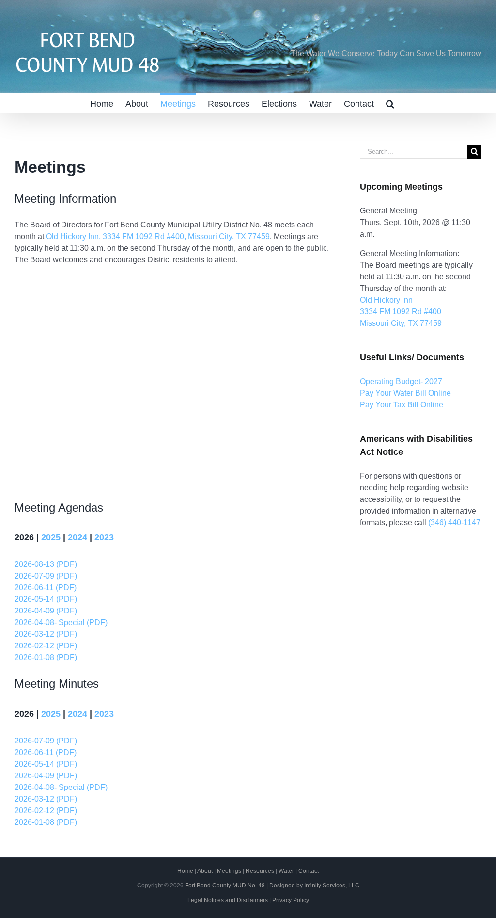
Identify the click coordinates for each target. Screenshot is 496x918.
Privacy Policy (290, 900)
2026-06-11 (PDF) (46, 587)
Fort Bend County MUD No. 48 (225, 885)
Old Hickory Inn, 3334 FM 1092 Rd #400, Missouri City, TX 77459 (158, 236)
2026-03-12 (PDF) (46, 634)
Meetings (229, 871)
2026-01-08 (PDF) (46, 657)
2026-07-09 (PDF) (46, 576)
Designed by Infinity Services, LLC (314, 885)
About (205, 871)
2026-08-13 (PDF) (46, 564)
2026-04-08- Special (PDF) (61, 622)
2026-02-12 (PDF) (46, 646)
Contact (308, 871)
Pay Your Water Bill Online (405, 393)
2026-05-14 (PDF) (46, 599)
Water (286, 871)
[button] (390, 103)
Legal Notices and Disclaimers (227, 900)
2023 (104, 537)
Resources (260, 871)
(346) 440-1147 (454, 522)
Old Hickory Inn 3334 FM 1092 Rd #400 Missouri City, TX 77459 (401, 311)
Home (185, 871)
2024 (77, 537)
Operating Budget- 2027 (401, 381)
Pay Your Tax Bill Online (401, 405)
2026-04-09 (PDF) (46, 611)
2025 (51, 537)
